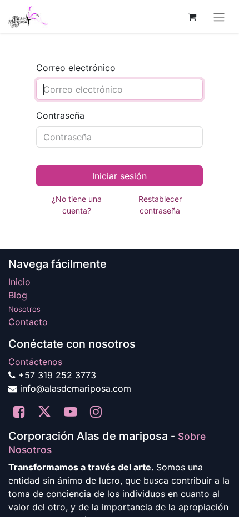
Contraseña (60, 115)
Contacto (28, 321)
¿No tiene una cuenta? (77, 204)
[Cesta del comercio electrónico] (192, 17)
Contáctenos (35, 361)
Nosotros (24, 309)
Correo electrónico (76, 67)
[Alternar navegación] (219, 16)
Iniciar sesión (119, 175)
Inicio (19, 281)
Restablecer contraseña (160, 204)
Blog (17, 295)
